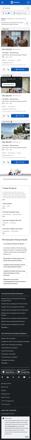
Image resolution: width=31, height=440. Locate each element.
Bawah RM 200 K (6, 214)
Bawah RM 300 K (17, 214)
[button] (3, 18)
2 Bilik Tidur (13, 222)
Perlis (4, 206)
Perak (8, 206)
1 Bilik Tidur (5, 222)
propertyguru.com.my (7, 413)
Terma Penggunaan (7, 401)
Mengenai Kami (6, 383)
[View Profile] (15, 29)
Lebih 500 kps (6, 231)
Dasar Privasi (5, 397)
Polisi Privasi (11, 426)
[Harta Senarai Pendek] (27, 33)
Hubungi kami (5, 394)
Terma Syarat (5, 404)
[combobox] (15, 8)
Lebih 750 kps (15, 231)
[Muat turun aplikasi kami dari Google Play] (24, 372)
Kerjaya (3, 390)
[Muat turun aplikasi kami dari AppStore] (8, 372)
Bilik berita (4, 387)
